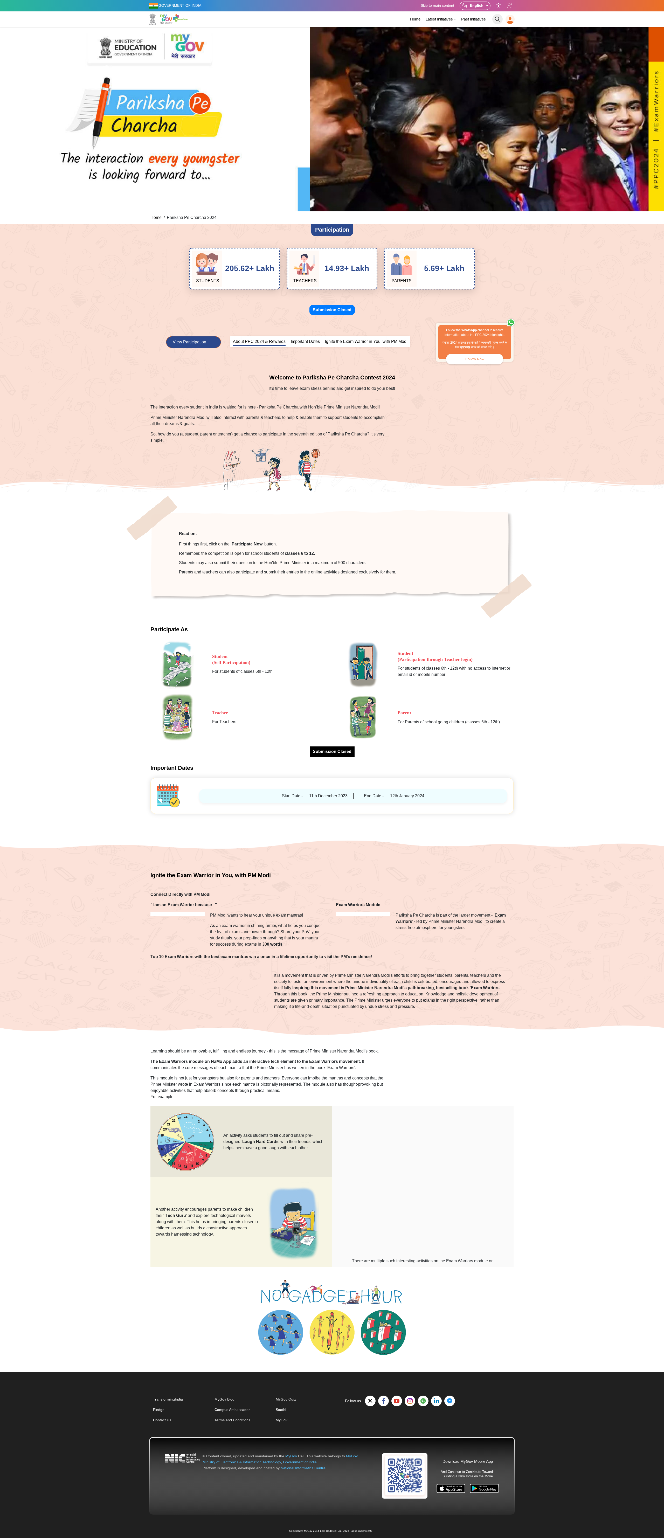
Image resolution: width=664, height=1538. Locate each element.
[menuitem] (415, 19)
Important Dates (305, 341)
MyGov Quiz (286, 1399)
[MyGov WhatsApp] (423, 1401)
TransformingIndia (168, 1399)
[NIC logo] (182, 1462)
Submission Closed (332, 310)
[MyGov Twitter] (370, 1401)
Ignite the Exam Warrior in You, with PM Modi (366, 341)
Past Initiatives (473, 19)
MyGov (281, 1420)
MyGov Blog (224, 1399)
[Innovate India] (180, 18)
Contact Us (162, 1420)
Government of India (300, 1462)
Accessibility (498, 6)
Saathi (281, 1410)
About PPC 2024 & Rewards (259, 341)
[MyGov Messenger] (449, 1401)
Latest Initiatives (439, 19)
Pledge (158, 1410)
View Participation (190, 342)
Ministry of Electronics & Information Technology (242, 1462)
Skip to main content (437, 5)
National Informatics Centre (303, 1468)
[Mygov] (160, 19)
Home (415, 19)
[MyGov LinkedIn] (436, 1401)
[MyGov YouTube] (396, 1401)
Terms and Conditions (232, 1420)
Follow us (509, 6)
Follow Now (474, 359)
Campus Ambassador (232, 1410)
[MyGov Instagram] (410, 1401)
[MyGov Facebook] (383, 1401)
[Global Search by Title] (497, 19)
